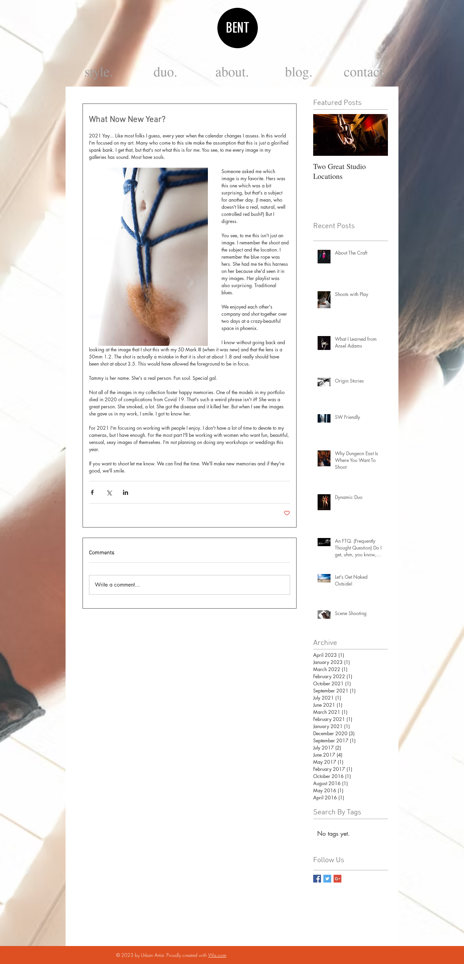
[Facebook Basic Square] (317, 879)
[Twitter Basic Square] (327, 879)
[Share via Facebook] (92, 492)
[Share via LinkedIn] (125, 492)
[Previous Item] (324, 135)
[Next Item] (377, 135)
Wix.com (217, 955)
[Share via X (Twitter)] (109, 492)
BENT (237, 28)
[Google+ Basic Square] (337, 879)
